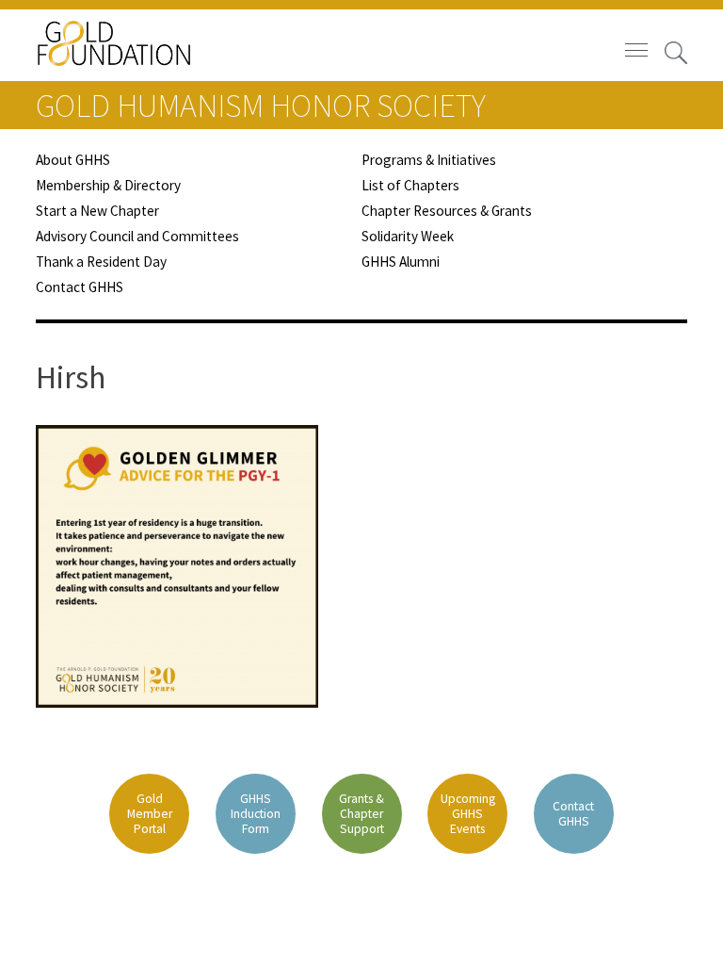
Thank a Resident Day (101, 261)
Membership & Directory (108, 185)
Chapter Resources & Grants (447, 211)
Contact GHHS (79, 287)
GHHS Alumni (401, 261)
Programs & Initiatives (429, 160)
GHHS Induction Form (256, 814)
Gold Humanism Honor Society (261, 105)
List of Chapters (410, 185)
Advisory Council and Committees (137, 236)
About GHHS (73, 160)
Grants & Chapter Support (361, 814)
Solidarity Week (408, 236)
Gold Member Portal (149, 814)
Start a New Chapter (97, 211)
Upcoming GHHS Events (468, 814)
